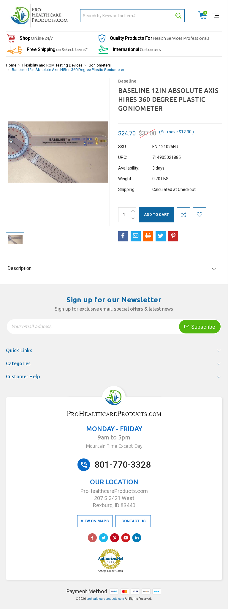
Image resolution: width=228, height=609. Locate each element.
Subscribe (202, 327)
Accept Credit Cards (110, 571)
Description (19, 268)
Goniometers (99, 65)
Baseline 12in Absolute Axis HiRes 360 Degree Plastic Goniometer (68, 69)
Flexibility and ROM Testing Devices (52, 65)
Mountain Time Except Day (114, 446)
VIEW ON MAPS (95, 521)
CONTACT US (133, 521)
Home (11, 65)
